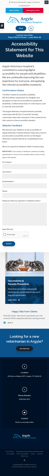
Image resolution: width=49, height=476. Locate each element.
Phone (4, 191)
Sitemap (39, 454)
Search (33, 454)
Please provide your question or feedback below (21, 201)
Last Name (7, 172)
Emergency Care (33, 10)
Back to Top (24, 456)
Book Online (14, 10)
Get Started (24, 348)
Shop (21, 28)
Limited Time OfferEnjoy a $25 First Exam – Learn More (23, 36)
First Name (7, 162)
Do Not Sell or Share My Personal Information (30, 451)
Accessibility (10, 454)
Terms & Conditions (23, 454)
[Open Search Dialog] (30, 28)
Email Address (8, 181)
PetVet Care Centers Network (28, 467)
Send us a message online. (24, 422)
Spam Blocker (7, 229)
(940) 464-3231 (25, 6)
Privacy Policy (10, 451)
